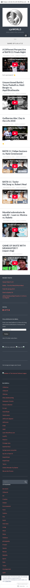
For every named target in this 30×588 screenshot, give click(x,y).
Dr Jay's (4, 408)
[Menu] (26, 35)
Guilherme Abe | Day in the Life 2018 (13, 119)
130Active (5, 387)
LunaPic (4, 436)
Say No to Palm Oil (7, 453)
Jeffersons (5, 422)
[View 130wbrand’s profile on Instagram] (7, 310)
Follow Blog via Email (10, 319)
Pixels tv (4, 439)
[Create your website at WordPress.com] (15, 2)
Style (3, 562)
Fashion (4, 513)
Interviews (5, 523)
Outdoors (5, 537)
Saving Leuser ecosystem (9, 450)
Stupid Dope (5, 460)
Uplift (4, 572)
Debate (4, 502)
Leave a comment (21, 55)
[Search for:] (15, 482)
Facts (4, 509)
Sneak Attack (6, 457)
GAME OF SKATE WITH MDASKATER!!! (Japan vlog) (14, 248)
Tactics (4, 464)
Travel (4, 565)
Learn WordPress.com (8, 432)
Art (3, 495)
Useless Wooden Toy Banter (10, 467)
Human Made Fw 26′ (8, 282)
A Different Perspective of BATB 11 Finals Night (14, 50)
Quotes (4, 548)
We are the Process (7, 471)
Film (3, 516)
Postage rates (6, 443)
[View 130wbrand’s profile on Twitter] (5, 310)
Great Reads (5, 411)
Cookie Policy (8, 581)
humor (4, 520)
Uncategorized (6, 569)
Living (4, 527)
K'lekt (4, 425)
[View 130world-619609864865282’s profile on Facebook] (3, 310)
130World (15, 29)
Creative (4, 499)
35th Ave (5, 394)
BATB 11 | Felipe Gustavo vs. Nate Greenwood (14, 152)
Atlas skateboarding (8, 397)
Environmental (6, 506)
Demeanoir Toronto (8, 401)
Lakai (3, 429)
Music (4, 530)
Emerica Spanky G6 (7, 292)
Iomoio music (6, 415)
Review (4, 551)
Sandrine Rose (6, 446)
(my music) (5, 488)
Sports (4, 558)
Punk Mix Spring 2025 (8, 289)
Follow (6, 334)
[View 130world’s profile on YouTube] (9, 310)
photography (6, 541)
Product (4, 544)
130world (5, 390)
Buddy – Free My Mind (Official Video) (13, 285)
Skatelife (4, 555)
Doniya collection (7, 404)
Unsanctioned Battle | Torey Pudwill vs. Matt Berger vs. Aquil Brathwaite (13, 86)
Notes (4, 534)
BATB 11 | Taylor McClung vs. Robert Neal (14, 183)
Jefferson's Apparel (7, 418)
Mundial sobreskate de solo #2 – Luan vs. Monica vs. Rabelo (14, 215)
